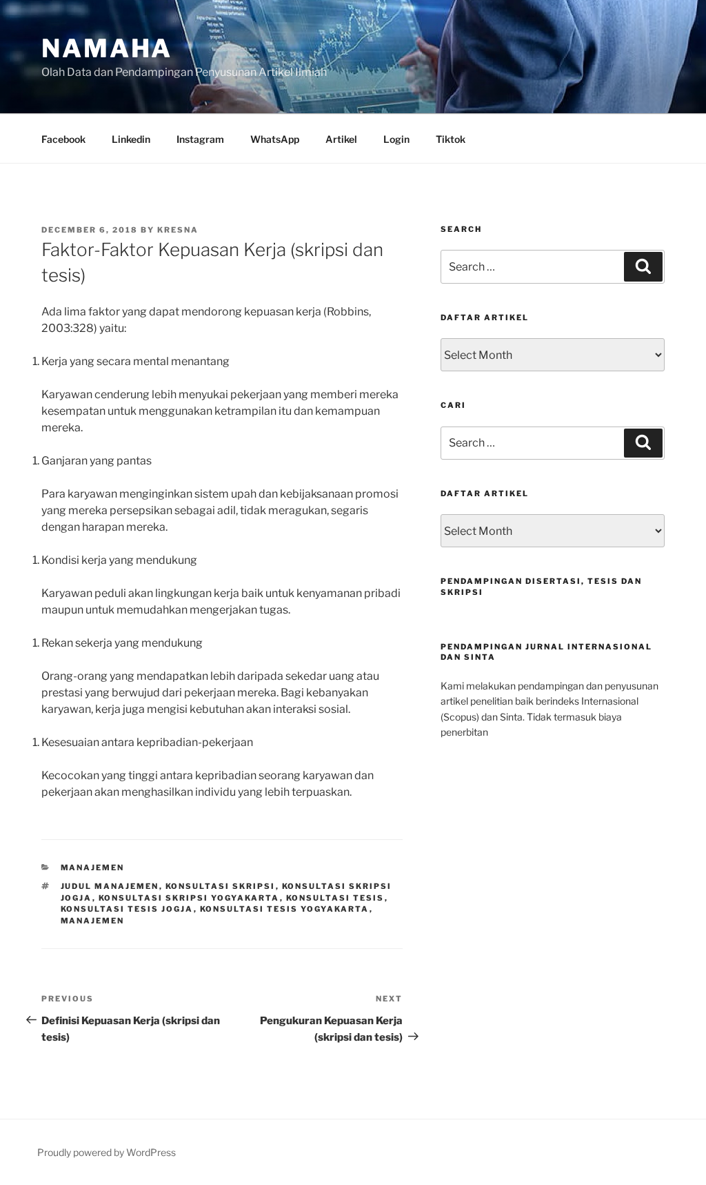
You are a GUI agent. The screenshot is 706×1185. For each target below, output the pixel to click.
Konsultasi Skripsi (220, 886)
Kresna (178, 230)
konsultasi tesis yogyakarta (285, 909)
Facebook (63, 139)
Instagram (200, 139)
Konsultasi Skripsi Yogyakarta (189, 898)
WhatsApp (274, 139)
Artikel (341, 139)
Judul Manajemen (110, 886)
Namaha (106, 48)
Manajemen (93, 867)
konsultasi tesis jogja (127, 909)
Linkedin (131, 139)
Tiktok (450, 139)
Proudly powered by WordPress (106, 1152)
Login (396, 139)
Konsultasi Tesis (335, 898)
